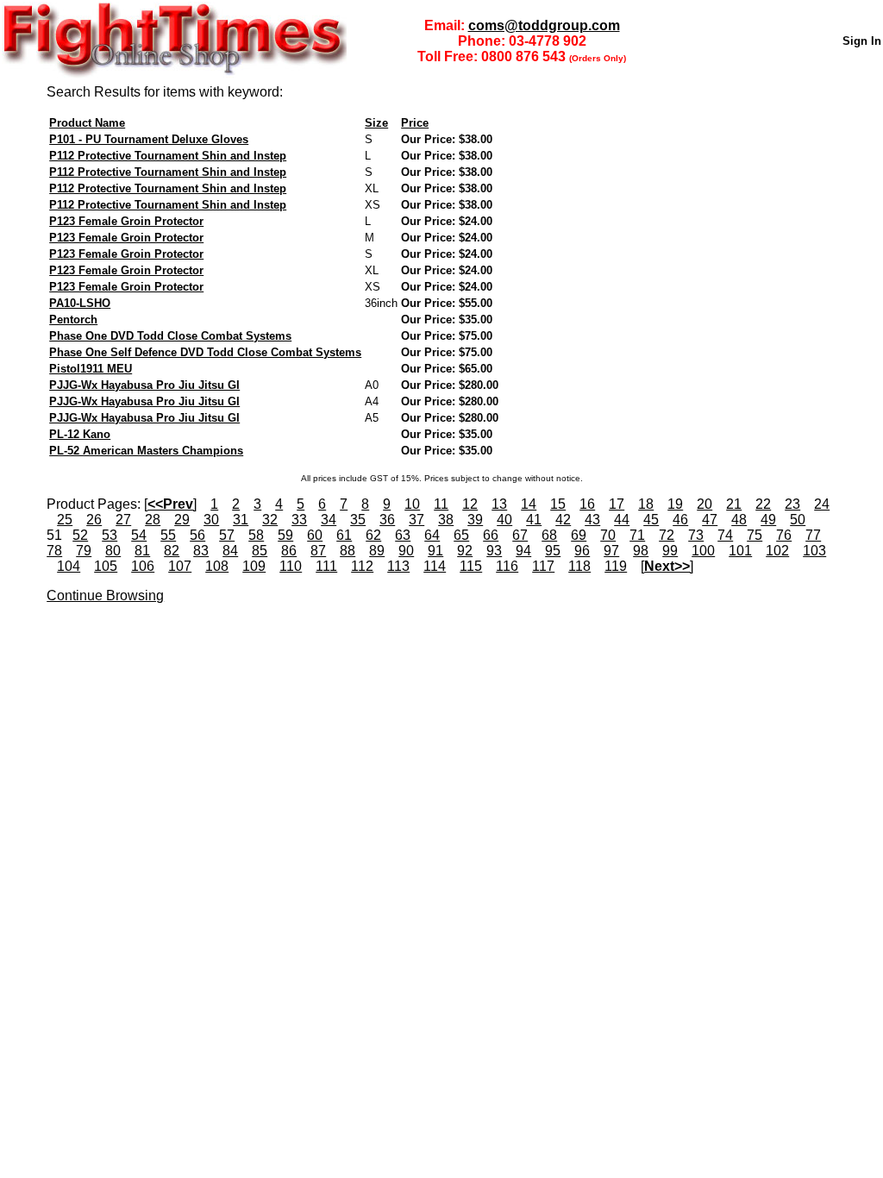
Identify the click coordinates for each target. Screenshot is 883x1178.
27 (123, 519)
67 (520, 535)
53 (109, 535)
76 (784, 535)
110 (290, 566)
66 (490, 535)
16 (587, 504)
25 (64, 519)
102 (777, 550)
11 (441, 504)
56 (197, 535)
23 (792, 504)
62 (373, 535)
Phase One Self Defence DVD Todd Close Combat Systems (205, 352)
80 (113, 550)
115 (471, 566)
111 (326, 566)
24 (822, 504)
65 (461, 535)
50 (797, 519)
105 (105, 566)
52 (80, 535)
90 (406, 550)
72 (666, 535)
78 (54, 550)
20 (704, 504)
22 (763, 504)
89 (377, 550)
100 (703, 550)
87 (318, 550)
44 (621, 519)
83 (201, 550)
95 (552, 550)
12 (470, 504)
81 (142, 550)
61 (344, 535)
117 (543, 566)
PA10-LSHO (79, 303)
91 (435, 550)
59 (285, 535)
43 (592, 519)
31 (240, 519)
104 (68, 566)
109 (254, 566)
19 (675, 504)
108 (217, 566)
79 (83, 550)
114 (434, 566)
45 (651, 519)
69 (578, 535)
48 (739, 519)
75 (754, 535)
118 (579, 566)
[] (170, 504)
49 (768, 519)
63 (402, 535)
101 (740, 550)
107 (179, 566)
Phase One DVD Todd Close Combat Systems (170, 335)
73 (696, 535)
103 (814, 550)
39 (475, 519)
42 (563, 519)
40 (504, 519)
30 (211, 519)
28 (152, 519)
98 (640, 550)
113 (398, 566)
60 (315, 535)
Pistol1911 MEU (90, 368)
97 (611, 550)
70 (608, 535)
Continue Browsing (105, 595)
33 (299, 519)
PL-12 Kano (79, 434)
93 (494, 550)
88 (347, 550)
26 (94, 519)
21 (734, 504)
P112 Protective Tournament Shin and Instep (167, 155)
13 (499, 504)
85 (259, 550)
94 (523, 550)
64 (432, 535)
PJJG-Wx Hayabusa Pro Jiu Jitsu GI (144, 385)
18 (646, 504)
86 (289, 550)
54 (139, 535)
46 (680, 519)
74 (725, 535)
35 (358, 519)
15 (558, 504)
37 (416, 519)
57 (227, 535)
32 (270, 519)
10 (412, 504)
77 (813, 535)
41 (534, 519)
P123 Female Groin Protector (126, 221)
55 (168, 535)
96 (582, 550)
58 (256, 535)
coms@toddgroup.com (544, 25)
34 (328, 519)
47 (709, 519)
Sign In (861, 40)
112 (362, 566)
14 (528, 504)
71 (637, 535)
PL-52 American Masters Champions (146, 450)
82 (171, 550)
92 (465, 550)
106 (142, 566)
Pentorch (73, 319)
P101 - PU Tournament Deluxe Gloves (148, 139)
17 (616, 504)
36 (387, 519)
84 (230, 550)
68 (549, 535)
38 (446, 519)
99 (670, 550)
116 (507, 566)
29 (182, 519)
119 (615, 566)
